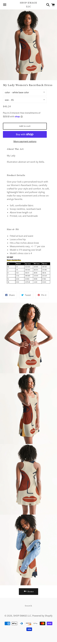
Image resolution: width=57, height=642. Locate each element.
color (7, 92)
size (7, 99)
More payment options (24, 141)
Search (28, 605)
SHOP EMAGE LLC (28, 4)
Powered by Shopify (42, 615)
